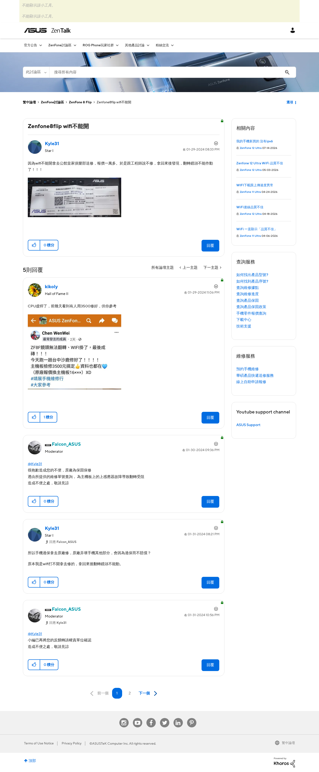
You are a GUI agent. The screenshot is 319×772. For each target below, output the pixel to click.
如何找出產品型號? (252, 275)
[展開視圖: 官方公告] (40, 45)
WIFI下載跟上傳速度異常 (254, 185)
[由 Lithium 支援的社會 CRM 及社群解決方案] (284, 762)
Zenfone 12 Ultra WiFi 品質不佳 (259, 163)
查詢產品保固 (247, 300)
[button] (34, 245)
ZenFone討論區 (52, 102)
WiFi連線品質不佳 (249, 207)
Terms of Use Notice (39, 743)
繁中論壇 (29, 102)
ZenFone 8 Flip (80, 102)
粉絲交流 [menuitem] (162, 45)
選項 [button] (290, 102)
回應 (62, 542)
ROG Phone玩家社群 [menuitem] (98, 45)
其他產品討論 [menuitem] (135, 45)
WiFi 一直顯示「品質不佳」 (256, 229)
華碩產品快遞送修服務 (255, 375)
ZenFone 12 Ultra (251, 148)
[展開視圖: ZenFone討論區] (75, 45)
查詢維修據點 (247, 287)
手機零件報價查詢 (251, 313)
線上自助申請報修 (251, 382)
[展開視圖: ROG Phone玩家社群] (117, 45)
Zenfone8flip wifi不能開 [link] (114, 102)
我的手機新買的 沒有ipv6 (254, 141)
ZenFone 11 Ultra (250, 192)
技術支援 (243, 326)
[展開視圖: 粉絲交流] (172, 45)
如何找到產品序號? (252, 281)
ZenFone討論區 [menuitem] (59, 45)
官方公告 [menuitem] (30, 45)
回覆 (210, 245)
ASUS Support (248, 425)
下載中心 (243, 319)
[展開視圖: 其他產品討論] (148, 45)
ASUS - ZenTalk (47, 30)
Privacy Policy (72, 743)
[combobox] (172, 72)
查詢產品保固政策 (251, 307)
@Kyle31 (35, 464)
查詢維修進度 (247, 294)
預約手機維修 (247, 369)
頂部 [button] (32, 760)
